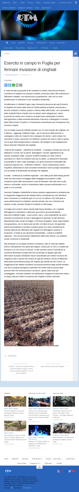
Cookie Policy (8, 48)
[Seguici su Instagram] (62, 471)
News (23, 2)
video (6, 408)
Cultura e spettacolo (9, 8)
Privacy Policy (20, 48)
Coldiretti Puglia (12, 355)
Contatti (55, 48)
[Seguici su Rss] (58, 471)
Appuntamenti (46, 8)
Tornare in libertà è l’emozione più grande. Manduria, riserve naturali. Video (14, 413)
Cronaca (30, 2)
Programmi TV (32, 48)
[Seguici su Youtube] (73, 471)
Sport (37, 8)
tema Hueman (27, 487)
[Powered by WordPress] (11, 487)
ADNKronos (6, 2)
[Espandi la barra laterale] (75, 54)
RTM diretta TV (42, 43)
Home (13, 43)
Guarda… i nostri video (57, 43)
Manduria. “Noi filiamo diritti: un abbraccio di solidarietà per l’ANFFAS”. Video (38, 444)
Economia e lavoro (65, 2)
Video (15, 2)
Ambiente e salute (49, 2)
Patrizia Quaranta (12, 75)
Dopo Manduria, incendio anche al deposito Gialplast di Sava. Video (63, 440)
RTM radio (44, 48)
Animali (7, 53)
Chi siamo (30, 43)
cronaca (56, 408)
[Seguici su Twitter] (69, 471)
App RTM (21, 43)
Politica (38, 2)
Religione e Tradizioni (25, 8)
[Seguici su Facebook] (66, 471)
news (11, 408)
